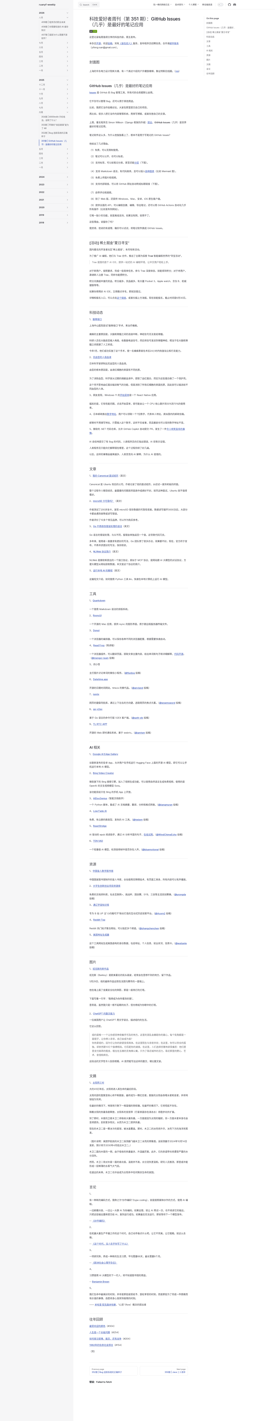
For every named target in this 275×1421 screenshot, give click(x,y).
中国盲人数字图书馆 (103, 870)
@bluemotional (150, 849)
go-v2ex (97, 709)
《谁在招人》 (126, 43)
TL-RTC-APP (100, 724)
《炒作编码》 (99, 1220)
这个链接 (121, 297)
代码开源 (178, 654)
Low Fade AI (100, 811)
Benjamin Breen (100, 1281)
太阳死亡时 (98, 1082)
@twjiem (138, 819)
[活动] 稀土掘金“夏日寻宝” (218, 32)
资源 (208, 55)
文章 (208, 41)
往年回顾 (210, 73)
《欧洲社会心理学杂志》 (104, 1262)
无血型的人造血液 (102, 357)
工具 (208, 46)
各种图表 (149, 171)
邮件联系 (174, 43)
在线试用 (148, 834)
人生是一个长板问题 (99, 1332)
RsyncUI (97, 615)
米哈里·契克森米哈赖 (105, 1304)
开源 (98, 43)
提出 (150, 122)
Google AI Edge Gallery (105, 754)
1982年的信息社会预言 (101, 1345)
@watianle (181, 943)
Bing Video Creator (103, 773)
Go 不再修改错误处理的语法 (107, 526)
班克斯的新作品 (101, 968)
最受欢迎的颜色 (97, 1326)
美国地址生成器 (101, 934)
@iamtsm (140, 732)
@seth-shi (137, 717)
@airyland (137, 687)
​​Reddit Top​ (99, 919)
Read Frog (98, 645)
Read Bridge (100, 825)
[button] (54, 13)
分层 (136, 162)
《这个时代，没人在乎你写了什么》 (110, 1243)
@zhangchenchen (149, 928)
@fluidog (130, 672)
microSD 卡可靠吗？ (103, 501)
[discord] (234, 4)
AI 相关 (209, 50)
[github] (229, 4)
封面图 (209, 23)
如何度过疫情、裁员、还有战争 (105, 1338)
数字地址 (111, 414)
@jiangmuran (165, 804)
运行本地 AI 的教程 (103, 570)
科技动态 (210, 36)
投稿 (110, 43)
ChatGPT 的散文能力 (104, 1013)
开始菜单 (124, 395)
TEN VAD (98, 840)
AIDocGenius (100, 798)
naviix (96, 694)
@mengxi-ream (100, 658)
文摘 (208, 64)
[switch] (220, 4)
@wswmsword (167, 702)
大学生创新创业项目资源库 (106, 885)
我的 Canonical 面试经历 (105, 475)
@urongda (180, 894)
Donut (96, 630)
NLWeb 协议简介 (102, 551)
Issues (92, 92)
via (177, 71)
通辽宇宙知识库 (101, 904)
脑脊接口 (97, 319)
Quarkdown (99, 600)
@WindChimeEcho (166, 834)
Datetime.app (100, 679)
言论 (208, 69)
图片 (208, 59)
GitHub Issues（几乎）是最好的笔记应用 (221, 27)
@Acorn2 (160, 913)
